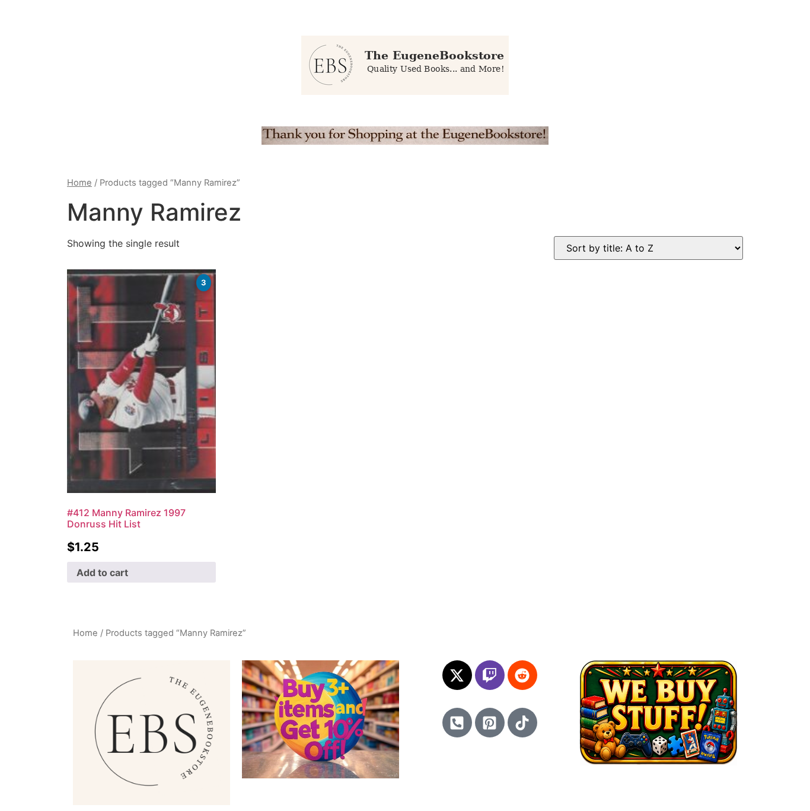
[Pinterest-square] (490, 722)
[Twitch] (490, 675)
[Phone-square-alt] (457, 722)
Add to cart (102, 572)
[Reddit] (522, 675)
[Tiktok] (522, 722)
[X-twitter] (457, 675)
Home (79, 182)
